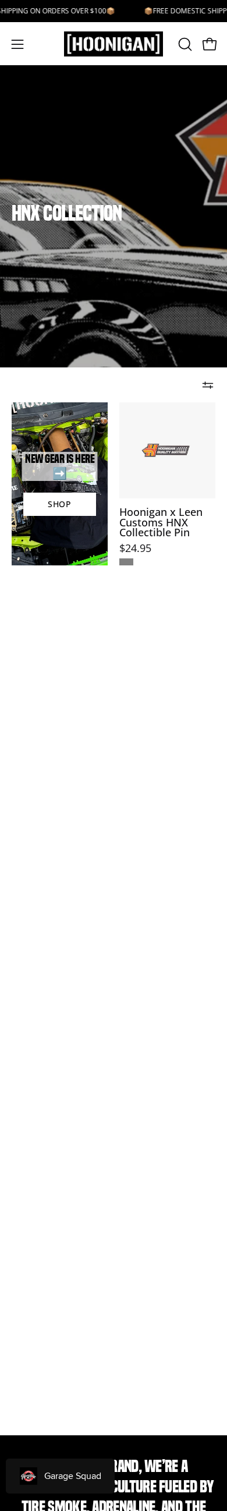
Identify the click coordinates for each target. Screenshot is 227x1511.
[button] (184, 44)
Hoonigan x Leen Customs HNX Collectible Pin (161, 522)
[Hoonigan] (114, 43)
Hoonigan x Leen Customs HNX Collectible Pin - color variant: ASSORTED (126, 561)
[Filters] (207, 384)
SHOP (60, 503)
